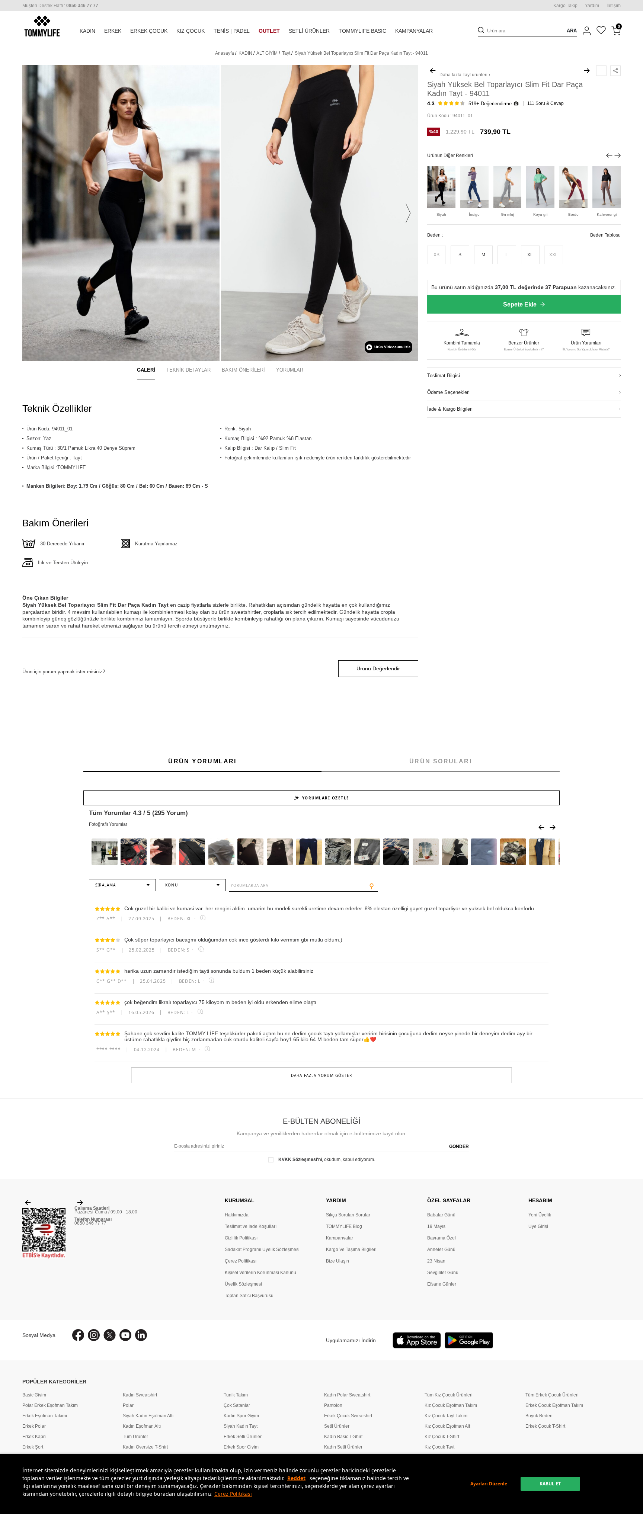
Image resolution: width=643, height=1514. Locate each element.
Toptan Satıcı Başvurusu (249, 1295)
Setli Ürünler (336, 1426)
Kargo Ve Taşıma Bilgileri (351, 1249)
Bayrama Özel (441, 1238)
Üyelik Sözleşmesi (243, 1284)
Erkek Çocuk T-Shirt (545, 1426)
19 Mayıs (436, 1226)
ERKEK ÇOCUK (148, 31)
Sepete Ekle (520, 304)
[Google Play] (469, 1340)
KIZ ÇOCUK (190, 31)
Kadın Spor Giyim (241, 1415)
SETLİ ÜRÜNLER (309, 31)
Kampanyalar (339, 1238)
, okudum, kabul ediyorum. (326, 1159)
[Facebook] (78, 1335)
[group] (121, 213)
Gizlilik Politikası (241, 1238)
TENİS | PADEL (232, 31)
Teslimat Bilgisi (443, 375)
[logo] (42, 26)
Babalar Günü (441, 1215)
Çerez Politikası (233, 1493)
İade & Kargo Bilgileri (450, 409)
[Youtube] (125, 1335)
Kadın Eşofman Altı (142, 1426)
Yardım (592, 5)
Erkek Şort (32, 1447)
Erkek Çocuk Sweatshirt (348, 1415)
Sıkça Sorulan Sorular (348, 1215)
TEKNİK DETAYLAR (188, 370)
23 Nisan (436, 1261)
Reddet (296, 1478)
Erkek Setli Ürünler (243, 1436)
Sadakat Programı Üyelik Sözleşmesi (262, 1249)
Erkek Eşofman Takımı (44, 1415)
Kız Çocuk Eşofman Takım (451, 1405)
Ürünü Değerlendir (378, 668)
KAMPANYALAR (414, 31)
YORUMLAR (289, 370)
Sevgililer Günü (442, 1272)
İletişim (614, 5)
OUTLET (269, 31)
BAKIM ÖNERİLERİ (243, 370)
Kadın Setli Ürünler (343, 1447)
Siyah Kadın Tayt (240, 1426)
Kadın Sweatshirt (140, 1395)
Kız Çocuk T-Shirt (442, 1436)
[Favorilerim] (601, 31)
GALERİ (146, 370)
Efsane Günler (441, 1284)
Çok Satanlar (237, 1405)
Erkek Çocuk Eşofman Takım (554, 1405)
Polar (128, 1405)
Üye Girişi (538, 1226)
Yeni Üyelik (539, 1215)
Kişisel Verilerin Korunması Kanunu (260, 1272)
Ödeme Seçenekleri (448, 392)
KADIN (87, 31)
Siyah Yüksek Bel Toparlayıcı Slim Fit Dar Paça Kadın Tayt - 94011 (361, 53)
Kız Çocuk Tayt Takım (446, 1415)
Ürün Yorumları (202, 761)
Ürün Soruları (440, 761)
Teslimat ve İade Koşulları (250, 1226)
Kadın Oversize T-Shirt (145, 1447)
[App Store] (417, 1340)
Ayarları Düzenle (488, 1484)
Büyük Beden (539, 1415)
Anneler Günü (441, 1249)
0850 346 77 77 (90, 1223)
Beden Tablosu (605, 235)
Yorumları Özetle (325, 798)
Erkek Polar (34, 1426)
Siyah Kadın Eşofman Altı (148, 1415)
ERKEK (112, 31)
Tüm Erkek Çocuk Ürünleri (552, 1395)
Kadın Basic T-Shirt (343, 1436)
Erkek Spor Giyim (241, 1447)
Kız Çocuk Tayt (439, 1447)
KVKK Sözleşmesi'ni (300, 1159)
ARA (572, 30)
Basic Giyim (34, 1395)
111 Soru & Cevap (545, 103)
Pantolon (333, 1405)
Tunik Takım (236, 1395)
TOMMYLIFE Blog (344, 1226)
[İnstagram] (94, 1335)
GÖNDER (459, 1146)
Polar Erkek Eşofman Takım (50, 1405)
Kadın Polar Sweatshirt (347, 1395)
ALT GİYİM (267, 53)
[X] (109, 1335)
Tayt (286, 53)
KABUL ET (550, 1484)
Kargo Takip (565, 5)
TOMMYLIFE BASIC (362, 31)
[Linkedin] (141, 1335)
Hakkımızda (237, 1215)
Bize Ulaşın (337, 1261)
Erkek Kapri (34, 1436)
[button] (32, 213)
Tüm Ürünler (135, 1436)
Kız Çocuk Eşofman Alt (447, 1426)
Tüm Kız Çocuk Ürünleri (449, 1395)
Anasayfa (224, 53)
